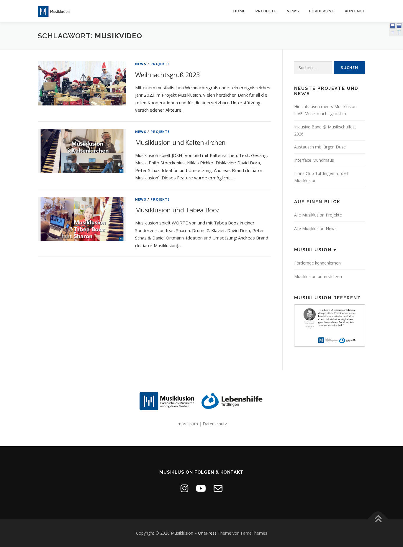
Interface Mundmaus (314, 160)
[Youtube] (201, 488)
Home (239, 11)
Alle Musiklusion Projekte (318, 215)
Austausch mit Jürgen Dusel (320, 147)
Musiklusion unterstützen (318, 276)
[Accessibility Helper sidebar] (396, 29)
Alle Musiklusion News (315, 228)
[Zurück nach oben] (378, 519)
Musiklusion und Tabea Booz (177, 209)
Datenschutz (215, 424)
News (293, 11)
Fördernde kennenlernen (317, 263)
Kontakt (355, 11)
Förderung (322, 11)
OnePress (207, 533)
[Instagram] (184, 488)
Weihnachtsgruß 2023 (167, 74)
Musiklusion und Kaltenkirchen (180, 142)
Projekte (266, 11)
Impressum (187, 424)
